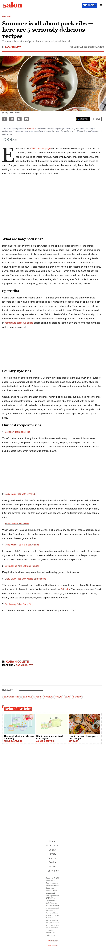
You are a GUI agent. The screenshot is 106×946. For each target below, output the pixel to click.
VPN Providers (53, 941)
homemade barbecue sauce (19, 323)
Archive (52, 867)
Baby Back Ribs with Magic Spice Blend (25, 579)
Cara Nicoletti (13, 47)
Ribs (67, 697)
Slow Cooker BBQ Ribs (17, 524)
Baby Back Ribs (11, 697)
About (49, 846)
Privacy (52, 854)
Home (52, 841)
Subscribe (89, 5)
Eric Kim (65, 589)
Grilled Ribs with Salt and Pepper (22, 566)
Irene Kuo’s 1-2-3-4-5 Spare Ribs (22, 545)
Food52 (30, 129)
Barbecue (27, 697)
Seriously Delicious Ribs (17, 432)
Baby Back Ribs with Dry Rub (20, 494)
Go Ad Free (53, 871)
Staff (56, 846)
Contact (52, 850)
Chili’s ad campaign (40, 148)
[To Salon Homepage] (12, 5)
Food (38, 697)
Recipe (58, 697)
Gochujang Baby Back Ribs (19, 604)
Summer (77, 697)
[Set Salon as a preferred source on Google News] (83, 119)
